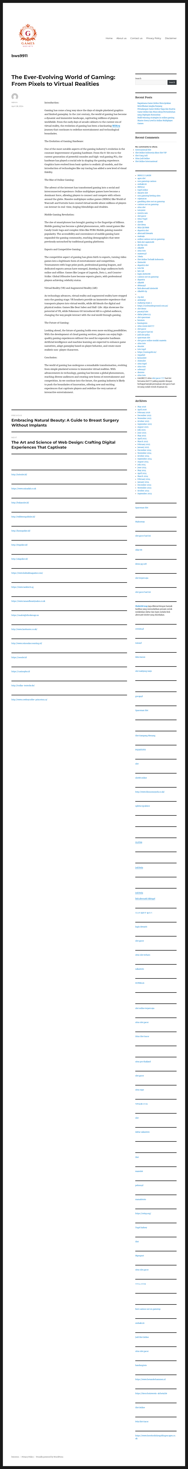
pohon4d (139, 1185)
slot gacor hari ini (145, 332)
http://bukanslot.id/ (20, 503)
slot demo (141, 309)
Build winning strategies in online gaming (155, 118)
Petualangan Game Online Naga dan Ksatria (156, 109)
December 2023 (144, 485)
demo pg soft (141, 564)
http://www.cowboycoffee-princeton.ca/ (29, 700)
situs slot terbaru (142, 955)
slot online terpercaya (144, 1008)
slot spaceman (143, 317)
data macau (140, 657)
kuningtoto (142, 323)
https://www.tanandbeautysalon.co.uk (28, 601)
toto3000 (141, 210)
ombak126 (142, 184)
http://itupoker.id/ (19, 545)
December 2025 (144, 415)
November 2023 (144, 488)
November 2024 (144, 453)
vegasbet (141, 355)
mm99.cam (142, 213)
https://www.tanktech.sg (22, 587)
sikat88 (140, 248)
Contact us (136, 38)
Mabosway (140, 522)
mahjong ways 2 (144, 303)
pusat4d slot (142, 311)
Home (109, 38)
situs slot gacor (142, 1022)
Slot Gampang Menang (145, 735)
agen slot (141, 178)
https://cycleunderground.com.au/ (152, 306)
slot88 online (141, 778)
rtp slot (140, 297)
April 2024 (142, 473)
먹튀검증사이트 (141, 1104)
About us (121, 38)
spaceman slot (143, 337)
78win (140, 256)
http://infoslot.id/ (19, 474)
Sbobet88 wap (141, 606)
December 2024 (144, 450)
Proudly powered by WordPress (49, 1457)
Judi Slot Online (142, 1337)
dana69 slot (142, 193)
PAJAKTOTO (140, 750)
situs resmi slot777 (145, 326)
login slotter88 (143, 274)
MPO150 (141, 187)
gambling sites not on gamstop (151, 201)
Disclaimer (171, 38)
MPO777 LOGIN (144, 175)
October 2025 (143, 421)
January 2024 (143, 482)
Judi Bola (139, 867)
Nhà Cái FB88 (143, 227)
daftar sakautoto (142, 1132)
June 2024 (141, 467)
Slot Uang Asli (141, 155)
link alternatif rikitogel (145, 899)
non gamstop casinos (146, 181)
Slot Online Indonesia (144, 153)
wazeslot (139, 1171)
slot (137, 764)
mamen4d (141, 254)
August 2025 (143, 427)
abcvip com (142, 245)
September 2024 (144, 459)
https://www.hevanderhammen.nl (150, 1379)
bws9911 (19, 55)
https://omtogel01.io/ (146, 352)
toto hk (140, 268)
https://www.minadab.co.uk (23, 489)
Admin (14, 102)
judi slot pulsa (143, 335)
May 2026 (141, 407)
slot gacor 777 (158, 378)
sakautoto (139, 969)
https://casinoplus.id (20, 671)
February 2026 (143, 412)
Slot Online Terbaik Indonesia (150, 259)
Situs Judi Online (142, 158)
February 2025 (143, 444)
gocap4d (139, 696)
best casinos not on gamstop (147, 1309)
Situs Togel (142, 219)
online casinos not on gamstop (151, 239)
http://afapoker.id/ (19, 559)
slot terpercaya (141, 578)
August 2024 (143, 462)
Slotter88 (141, 262)
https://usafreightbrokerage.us (25, 615)
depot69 (141, 280)
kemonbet (141, 358)
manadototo (140, 1199)
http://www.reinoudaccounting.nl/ (26, 643)
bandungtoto (141, 1365)
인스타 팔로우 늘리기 (143, 913)
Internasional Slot (143, 150)
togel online (142, 190)
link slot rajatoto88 (145, 242)
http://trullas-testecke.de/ (23, 685)
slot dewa (141, 225)
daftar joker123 (144, 314)
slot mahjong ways (143, 671)
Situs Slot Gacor (142, 1036)
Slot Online (140, 1407)
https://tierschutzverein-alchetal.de (151, 1393)
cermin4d (139, 629)
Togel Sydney (141, 1227)
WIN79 (116, 125)
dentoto (140, 372)
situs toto (141, 251)
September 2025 (144, 424)
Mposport (139, 1256)
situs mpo (139, 1090)
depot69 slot (143, 230)
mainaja (141, 236)
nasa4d (138, 643)
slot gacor (141, 216)
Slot (137, 1157)
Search (138, 78)
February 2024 (143, 479)
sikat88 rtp (142, 291)
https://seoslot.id (19, 657)
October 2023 (143, 491)
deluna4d (141, 285)
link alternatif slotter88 (147, 288)
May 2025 (141, 436)
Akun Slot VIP (161, 153)
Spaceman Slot (141, 508)
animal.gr (141, 300)
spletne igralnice (142, 806)
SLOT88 (138, 842)
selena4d (141, 369)
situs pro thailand (143, 1062)
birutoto (141, 320)
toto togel (141, 349)
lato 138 (140, 271)
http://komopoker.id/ (20, 531)
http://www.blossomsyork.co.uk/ (150, 792)
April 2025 (142, 438)
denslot (140, 346)
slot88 (140, 222)
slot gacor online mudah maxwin (151, 340)
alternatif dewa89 (145, 233)
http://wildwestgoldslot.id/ (23, 517)
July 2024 (141, 465)
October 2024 (143, 456)
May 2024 (141, 470)
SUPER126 (139, 983)
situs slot (141, 207)
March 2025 (142, 441)
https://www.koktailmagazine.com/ (27, 573)
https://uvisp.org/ (143, 1213)
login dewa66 (141, 927)
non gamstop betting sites (148, 196)
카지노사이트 (140, 1284)
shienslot (141, 361)
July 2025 (141, 430)
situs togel (142, 364)
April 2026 (142, 409)
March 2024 (142, 476)
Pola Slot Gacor (142, 1421)
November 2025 (144, 418)
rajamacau (142, 198)
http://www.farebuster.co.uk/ (24, 629)
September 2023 (144, 493)
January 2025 (143, 447)
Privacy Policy (153, 38)
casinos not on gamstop (148, 204)
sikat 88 (138, 550)
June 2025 (141, 433)
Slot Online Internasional (146, 161)
